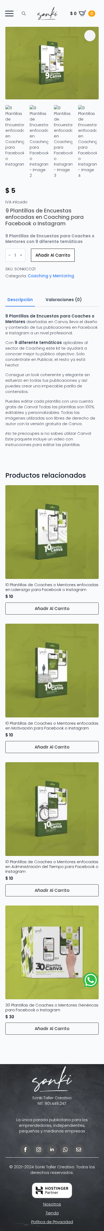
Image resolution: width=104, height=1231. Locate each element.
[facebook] (25, 1149)
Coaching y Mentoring (51, 276)
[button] (89, 35)
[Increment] (21, 255)
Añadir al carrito (52, 255)
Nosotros (52, 1204)
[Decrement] (10, 255)
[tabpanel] (52, 385)
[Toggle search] (23, 13)
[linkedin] (52, 1149)
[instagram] (39, 1149)
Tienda (52, 1213)
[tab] (20, 299)
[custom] (65, 1149)
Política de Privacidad (52, 1222)
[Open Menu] (9, 13)
